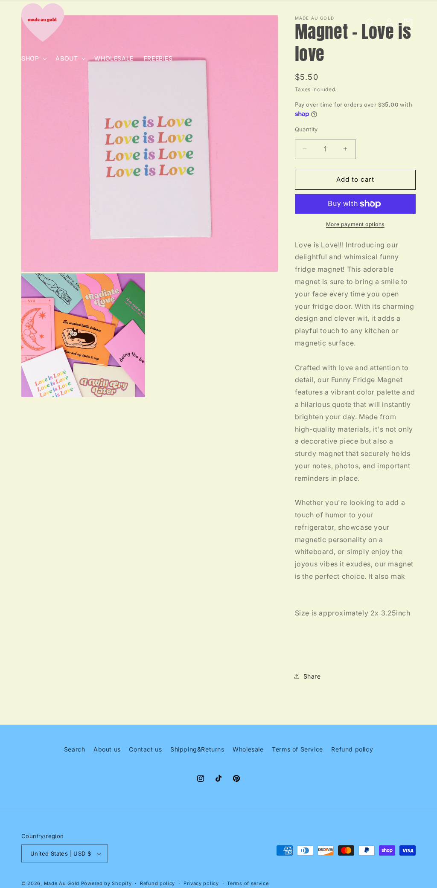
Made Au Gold (61, 883)
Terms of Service (297, 749)
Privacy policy (201, 883)
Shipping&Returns (197, 749)
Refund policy (352, 749)
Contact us (145, 749)
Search (74, 749)
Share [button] (312, 676)
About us (107, 749)
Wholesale (248, 749)
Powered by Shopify (106, 883)
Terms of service (247, 883)
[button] (33, 58)
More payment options (355, 224)
